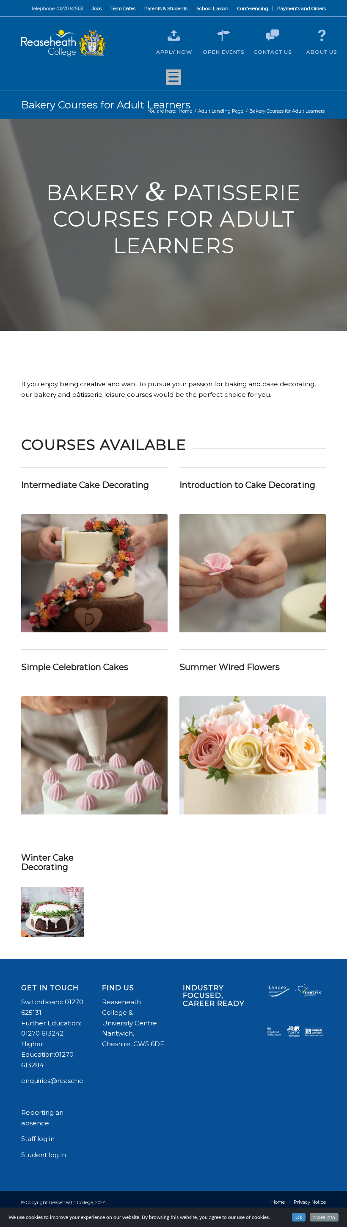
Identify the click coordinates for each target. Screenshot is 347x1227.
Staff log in (38, 1139)
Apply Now (174, 52)
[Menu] (173, 80)
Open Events (223, 52)
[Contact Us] (272, 35)
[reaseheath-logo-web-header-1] (63, 43)
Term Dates (122, 8)
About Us (321, 52)
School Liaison (212, 8)
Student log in (44, 1155)
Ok (298, 1217)
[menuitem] (97, 8)
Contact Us (272, 52)
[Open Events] (223, 35)
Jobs (97, 8)
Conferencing (252, 8)
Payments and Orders (301, 8)
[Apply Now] (174, 35)
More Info (324, 1217)
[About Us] (321, 35)
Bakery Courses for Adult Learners (105, 105)
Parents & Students (165, 8)
